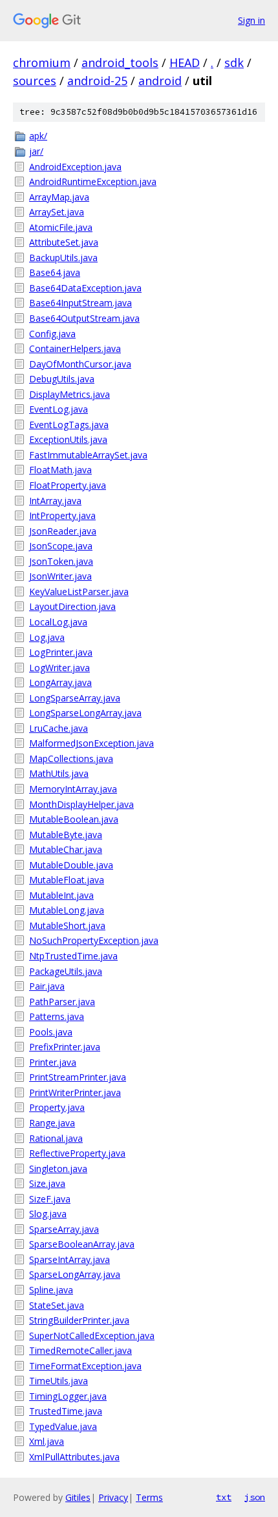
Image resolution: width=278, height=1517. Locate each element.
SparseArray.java (64, 1229)
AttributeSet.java (63, 242)
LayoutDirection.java (72, 606)
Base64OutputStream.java (84, 318)
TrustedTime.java (65, 1411)
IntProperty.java (62, 515)
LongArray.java (60, 682)
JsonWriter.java (60, 576)
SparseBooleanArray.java (81, 1244)
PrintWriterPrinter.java (75, 1092)
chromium (41, 62)
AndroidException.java (75, 167)
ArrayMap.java (59, 197)
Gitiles (78, 1497)
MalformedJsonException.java (91, 743)
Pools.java (50, 1032)
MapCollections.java (71, 758)
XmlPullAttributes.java (74, 1457)
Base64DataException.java (85, 288)
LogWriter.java (59, 667)
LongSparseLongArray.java (85, 713)
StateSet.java (56, 1305)
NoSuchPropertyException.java (93, 940)
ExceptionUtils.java (68, 439)
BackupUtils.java (63, 257)
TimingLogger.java (68, 1396)
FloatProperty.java (67, 485)
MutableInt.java (61, 895)
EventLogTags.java (69, 424)
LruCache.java (58, 728)
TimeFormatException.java (85, 1366)
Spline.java (51, 1290)
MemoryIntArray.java (73, 789)
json (254, 1497)
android (160, 80)
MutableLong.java (66, 910)
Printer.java (52, 1062)
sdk (234, 62)
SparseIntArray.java (69, 1259)
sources (34, 80)
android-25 (97, 80)
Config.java (52, 334)
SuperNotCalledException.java (92, 1335)
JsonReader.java (62, 531)
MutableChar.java (65, 849)
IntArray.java (55, 500)
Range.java (52, 1123)
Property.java (57, 1107)
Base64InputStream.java (80, 303)
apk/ (38, 136)
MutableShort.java (67, 925)
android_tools (119, 62)
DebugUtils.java (61, 379)
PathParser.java (62, 1001)
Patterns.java (56, 1016)
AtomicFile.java (60, 227)
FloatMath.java (60, 470)
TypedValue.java (63, 1426)
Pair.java (47, 986)
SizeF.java (49, 1199)
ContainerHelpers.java (75, 348)
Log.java (47, 637)
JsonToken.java (61, 561)
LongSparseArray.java (74, 698)
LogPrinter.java (60, 652)
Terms (149, 1497)
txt (223, 1497)
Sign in (251, 20)
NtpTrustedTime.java (73, 956)
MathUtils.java (59, 773)
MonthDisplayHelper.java (81, 804)
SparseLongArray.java (74, 1274)
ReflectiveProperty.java (77, 1153)
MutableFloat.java (66, 880)
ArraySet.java (56, 212)
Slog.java (48, 1214)
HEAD (184, 62)
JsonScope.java (60, 546)
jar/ (36, 151)
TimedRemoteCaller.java (80, 1350)
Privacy (113, 1497)
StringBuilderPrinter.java (79, 1320)
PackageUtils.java (65, 971)
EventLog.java (58, 409)
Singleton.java (58, 1168)
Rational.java (56, 1138)
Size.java (47, 1183)
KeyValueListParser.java (79, 591)
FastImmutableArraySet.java (88, 455)
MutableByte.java (65, 834)
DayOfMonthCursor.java (80, 364)
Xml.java (46, 1441)
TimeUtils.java (58, 1381)
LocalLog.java (58, 622)
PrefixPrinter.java (64, 1047)
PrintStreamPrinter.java (77, 1077)
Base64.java (54, 272)
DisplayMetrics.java (69, 394)
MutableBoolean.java (73, 819)
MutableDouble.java (71, 865)
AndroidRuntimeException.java (92, 181)
